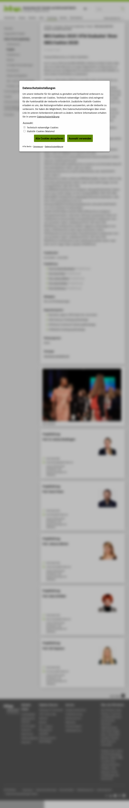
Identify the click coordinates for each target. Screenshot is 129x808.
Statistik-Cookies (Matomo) (41, 131)
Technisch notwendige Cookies (42, 127)
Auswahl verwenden (80, 138)
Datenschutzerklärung (48, 116)
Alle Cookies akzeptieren (49, 138)
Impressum (38, 146)
